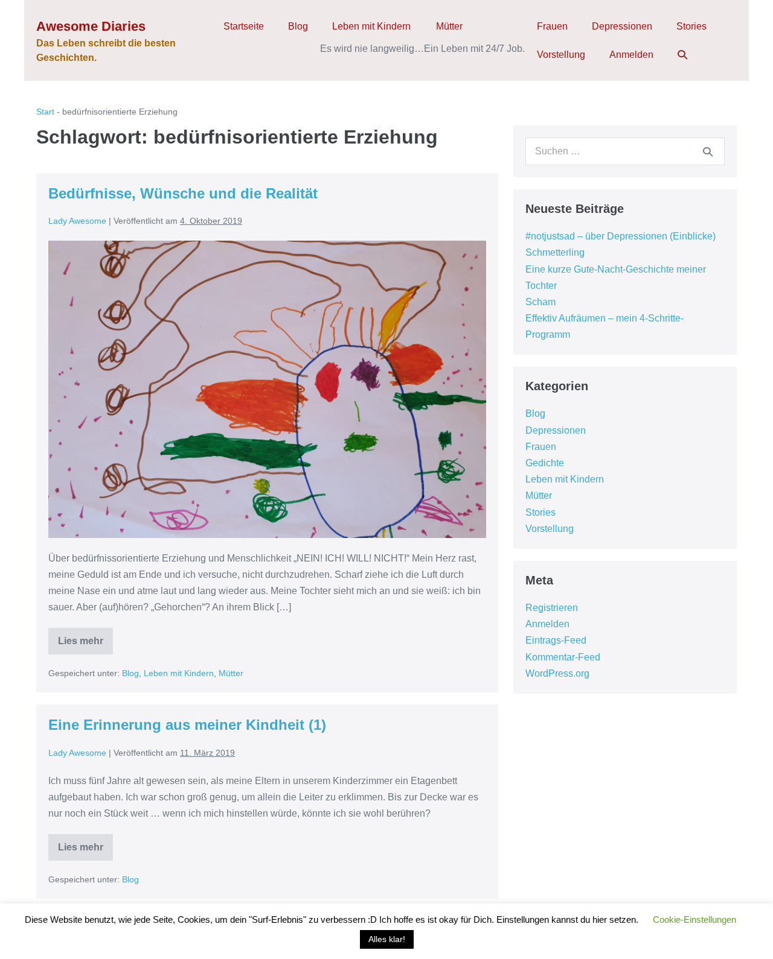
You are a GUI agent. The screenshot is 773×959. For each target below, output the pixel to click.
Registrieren (551, 608)
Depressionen (622, 26)
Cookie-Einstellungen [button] (694, 919)
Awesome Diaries (91, 26)
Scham (540, 302)
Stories (691, 26)
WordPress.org (557, 673)
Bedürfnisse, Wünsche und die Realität (183, 193)
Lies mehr (85, 645)
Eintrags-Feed (555, 640)
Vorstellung (561, 54)
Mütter (449, 26)
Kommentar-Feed (562, 657)
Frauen (552, 26)
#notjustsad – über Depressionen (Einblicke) (620, 236)
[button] (682, 54)
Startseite (243, 26)
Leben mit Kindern (371, 26)
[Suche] (708, 151)
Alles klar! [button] (386, 939)
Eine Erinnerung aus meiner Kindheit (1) (187, 725)
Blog (298, 26)
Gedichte (544, 463)
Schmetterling (555, 252)
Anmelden (631, 54)
